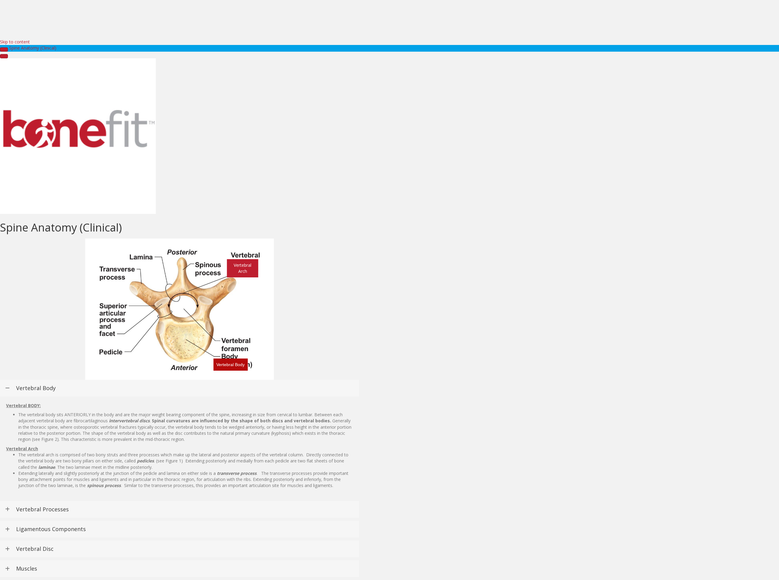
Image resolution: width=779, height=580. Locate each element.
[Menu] (4, 56)
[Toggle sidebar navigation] (4, 49)
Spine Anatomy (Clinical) (32, 48)
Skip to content (15, 42)
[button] (230, 365)
